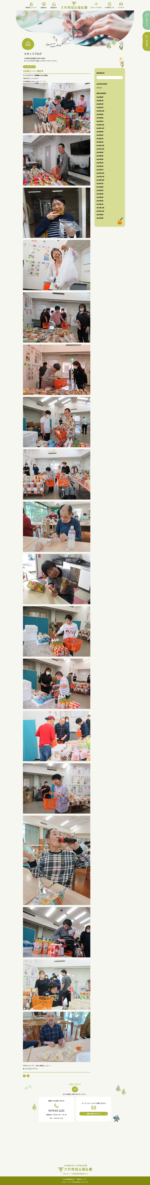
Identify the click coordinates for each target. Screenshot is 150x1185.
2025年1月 (99, 121)
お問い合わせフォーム (94, 1114)
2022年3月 (99, 197)
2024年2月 (99, 138)
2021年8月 (99, 215)
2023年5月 (99, 159)
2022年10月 (100, 180)
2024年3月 (99, 135)
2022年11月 (100, 176)
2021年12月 (100, 208)
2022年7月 (99, 183)
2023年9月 (99, 152)
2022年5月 (99, 190)
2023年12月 (100, 145)
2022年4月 (99, 194)
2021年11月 (100, 211)
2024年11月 (100, 128)
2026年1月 (99, 107)
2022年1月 (99, 204)
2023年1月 (99, 170)
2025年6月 (99, 118)
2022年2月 (99, 201)
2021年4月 (99, 218)
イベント (99, 88)
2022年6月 (99, 187)
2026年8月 (99, 97)
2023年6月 (99, 156)
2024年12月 (100, 125)
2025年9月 (99, 114)
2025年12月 (100, 111)
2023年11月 (100, 149)
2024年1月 (99, 142)
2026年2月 (99, 104)
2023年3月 (99, 163)
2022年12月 (100, 173)
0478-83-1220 (56, 1110)
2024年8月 (99, 132)
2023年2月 (99, 166)
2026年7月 (99, 100)
